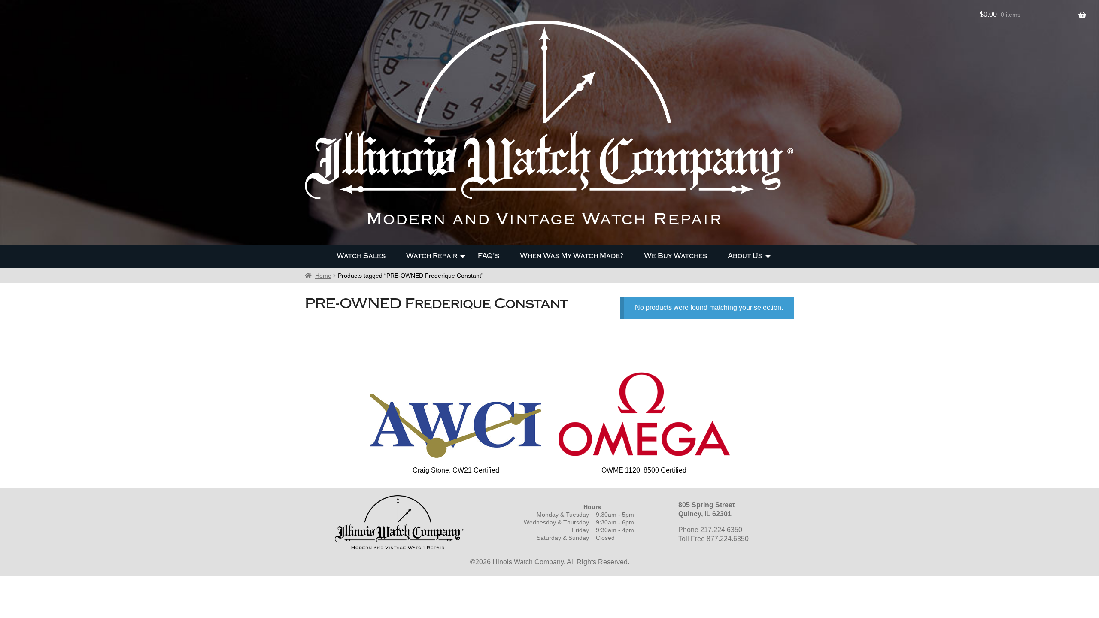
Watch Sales (361, 256)
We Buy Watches (675, 256)
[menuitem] (361, 256)
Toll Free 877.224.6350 (713, 538)
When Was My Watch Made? (571, 256)
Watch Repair (431, 256)
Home (323, 275)
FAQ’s (488, 256)
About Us (745, 256)
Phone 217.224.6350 (710, 529)
